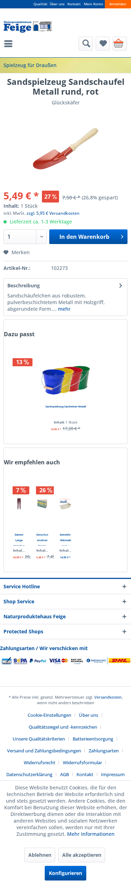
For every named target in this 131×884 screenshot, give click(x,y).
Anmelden (117, 4)
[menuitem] (10, 44)
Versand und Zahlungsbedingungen (44, 750)
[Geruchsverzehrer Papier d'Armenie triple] (42, 503)
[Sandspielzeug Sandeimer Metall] (65, 375)
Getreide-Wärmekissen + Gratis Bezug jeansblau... (65, 539)
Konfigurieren (65, 873)
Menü (10, 44)
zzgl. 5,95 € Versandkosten (53, 213)
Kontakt (74, 4)
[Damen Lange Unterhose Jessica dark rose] (19, 503)
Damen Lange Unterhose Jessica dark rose (19, 539)
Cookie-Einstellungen (49, 715)
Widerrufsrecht (39, 762)
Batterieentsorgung (93, 739)
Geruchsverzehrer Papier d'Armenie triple (42, 539)
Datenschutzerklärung (29, 774)
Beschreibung (23, 285)
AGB (64, 774)
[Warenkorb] (120, 44)
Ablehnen (39, 855)
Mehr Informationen (91, 834)
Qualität (41, 4)
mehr (64, 308)
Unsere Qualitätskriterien (39, 739)
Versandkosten (108, 697)
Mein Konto (93, 4)
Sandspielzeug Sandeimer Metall (65, 406)
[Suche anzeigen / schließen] (86, 44)
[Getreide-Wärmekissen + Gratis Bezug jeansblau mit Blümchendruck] (65, 503)
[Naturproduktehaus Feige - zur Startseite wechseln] (27, 27)
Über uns (57, 4)
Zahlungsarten (104, 750)
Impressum (113, 774)
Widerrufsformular (82, 762)
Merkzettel (103, 44)
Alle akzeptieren (81, 855)
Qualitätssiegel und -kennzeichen (63, 727)
